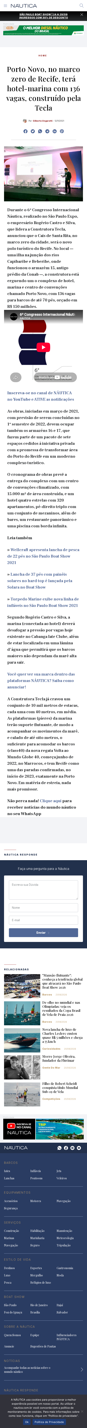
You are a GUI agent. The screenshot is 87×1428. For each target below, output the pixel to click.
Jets (59, 1171)
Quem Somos (12, 1335)
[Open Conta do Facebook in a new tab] (25, 131)
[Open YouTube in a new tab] (47, 131)
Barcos (47, 994)
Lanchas (9, 1178)
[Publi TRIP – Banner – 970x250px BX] (43, 1128)
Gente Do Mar (51, 1067)
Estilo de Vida (17, 1259)
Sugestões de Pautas (43, 1346)
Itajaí (60, 1305)
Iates (7, 1171)
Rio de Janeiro (39, 1305)
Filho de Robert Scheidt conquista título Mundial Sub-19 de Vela (60, 1087)
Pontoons (36, 1178)
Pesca (7, 1282)
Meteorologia (65, 1238)
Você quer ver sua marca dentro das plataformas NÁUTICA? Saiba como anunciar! (41, 681)
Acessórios (11, 1201)
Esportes (36, 1268)
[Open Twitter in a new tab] (33, 131)
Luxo (7, 1275)
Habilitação (37, 1231)
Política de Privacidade (49, 1422)
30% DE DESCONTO (55, 17)
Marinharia (37, 1238)
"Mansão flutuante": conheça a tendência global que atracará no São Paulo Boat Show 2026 (62, 981)
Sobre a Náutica (19, 1326)
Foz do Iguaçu (13, 1312)
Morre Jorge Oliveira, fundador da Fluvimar (58, 1058)
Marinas (9, 1238)
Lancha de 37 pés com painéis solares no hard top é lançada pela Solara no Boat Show (39, 581)
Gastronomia (65, 1268)
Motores (35, 1201)
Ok (27, 1422)
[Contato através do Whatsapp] (59, 1148)
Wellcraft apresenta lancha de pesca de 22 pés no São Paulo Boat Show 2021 (43, 556)
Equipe (34, 1335)
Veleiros (62, 1178)
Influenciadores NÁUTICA (66, 1337)
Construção (11, 1231)
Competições (51, 1098)
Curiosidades (51, 1048)
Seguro (35, 1245)
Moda (60, 1275)
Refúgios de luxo (40, 1282)
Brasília (35, 1312)
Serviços (12, 1222)
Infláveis (35, 1171)
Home (42, 55)
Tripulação (64, 1245)
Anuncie (9, 1346)
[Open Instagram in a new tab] (40, 131)
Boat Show (14, 1297)
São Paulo (10, 1305)
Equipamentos (17, 1192)
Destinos (9, 1268)
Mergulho (36, 1275)
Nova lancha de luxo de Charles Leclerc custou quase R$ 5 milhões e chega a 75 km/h (62, 1035)
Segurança (11, 1208)
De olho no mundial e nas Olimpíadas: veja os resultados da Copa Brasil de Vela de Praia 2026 (61, 1008)
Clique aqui (51, 801)
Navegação (64, 1201)
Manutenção (64, 1231)
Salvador (62, 1312)
